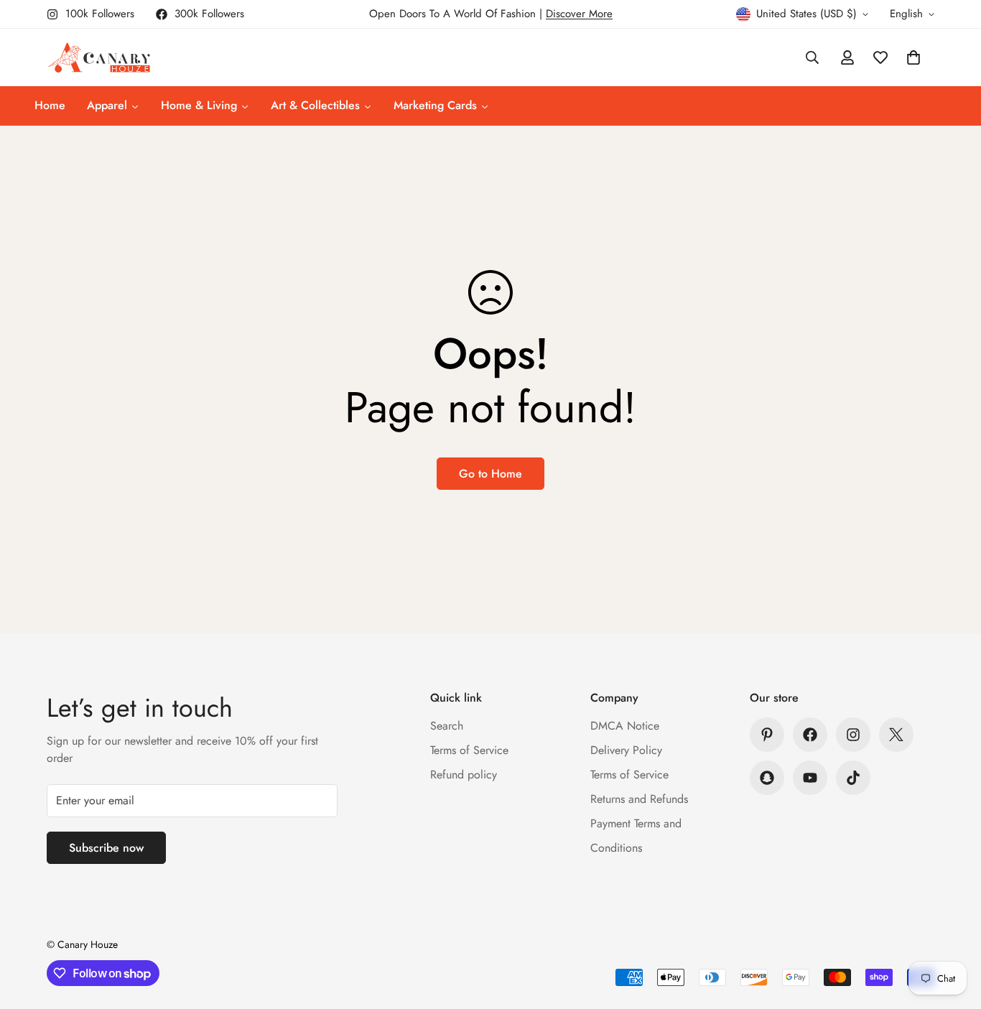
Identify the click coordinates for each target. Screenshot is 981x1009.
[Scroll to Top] (953, 930)
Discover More (579, 14)
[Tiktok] (853, 778)
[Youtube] (810, 778)
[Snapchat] (767, 778)
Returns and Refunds (639, 799)
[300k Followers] (810, 734)
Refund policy (463, 774)
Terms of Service (469, 750)
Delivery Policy (626, 750)
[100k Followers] (853, 734)
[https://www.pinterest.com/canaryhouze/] (767, 734)
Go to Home (490, 473)
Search (446, 725)
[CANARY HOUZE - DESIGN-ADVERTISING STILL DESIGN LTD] (99, 57)
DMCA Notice (624, 725)
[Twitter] (896, 734)
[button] (913, 57)
